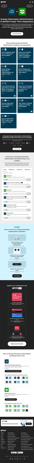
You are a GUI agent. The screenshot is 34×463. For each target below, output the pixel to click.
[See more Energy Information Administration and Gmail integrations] (25, 382)
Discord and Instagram (11, 434)
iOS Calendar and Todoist (12, 446)
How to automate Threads (25, 446)
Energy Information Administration (17, 19)
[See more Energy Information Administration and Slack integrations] (8, 382)
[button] (32, 2)
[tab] (4, 169)
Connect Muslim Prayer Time (10, 399)
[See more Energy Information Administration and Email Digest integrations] (8, 378)
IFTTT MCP (2, 439)
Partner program (15, 456)
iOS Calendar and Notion (12, 436)
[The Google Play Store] (20, 453)
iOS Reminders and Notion (12, 444)
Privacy (24, 456)
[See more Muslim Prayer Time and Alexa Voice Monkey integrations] (8, 406)
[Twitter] (20, 459)
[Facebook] (10, 459)
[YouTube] (17, 459)
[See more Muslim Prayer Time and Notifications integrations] (17, 406)
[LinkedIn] (12, 459)
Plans (2, 446)
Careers (11, 456)
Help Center (3, 441)
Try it (28, 179)
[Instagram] (15, 459)
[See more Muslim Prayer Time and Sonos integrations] (25, 410)
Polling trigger (10, 191)
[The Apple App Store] (14, 453)
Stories (2, 436)
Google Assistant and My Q (12, 439)
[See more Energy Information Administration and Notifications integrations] (17, 382)
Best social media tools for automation (27, 449)
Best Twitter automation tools (25, 436)
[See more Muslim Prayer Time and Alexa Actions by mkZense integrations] (8, 410)
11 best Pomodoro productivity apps (27, 444)
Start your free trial (17, 344)
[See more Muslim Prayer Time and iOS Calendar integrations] (17, 410)
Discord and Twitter (11, 449)
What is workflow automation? (26, 439)
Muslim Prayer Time (12, 21)
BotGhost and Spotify (11, 441)
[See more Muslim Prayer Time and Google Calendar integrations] (25, 406)
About (27, 456)
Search (2, 444)
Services (2, 434)
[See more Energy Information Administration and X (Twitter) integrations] (17, 378)
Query (9, 198)
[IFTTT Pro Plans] (22, 182)
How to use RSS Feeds (24, 441)
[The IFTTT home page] (3, 2)
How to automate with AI (25, 434)
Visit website (7, 368)
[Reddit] (24, 459)
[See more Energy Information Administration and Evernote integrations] (25, 378)
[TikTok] (22, 459)
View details (6, 179)
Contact (20, 456)
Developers (7, 456)
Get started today (17, 33)
